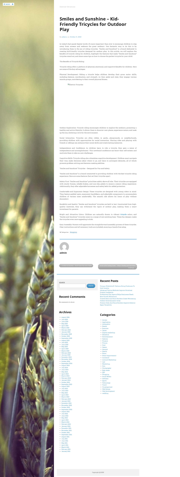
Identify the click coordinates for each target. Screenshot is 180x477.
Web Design (106, 389)
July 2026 (64, 319)
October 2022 (65, 407)
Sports (104, 381)
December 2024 (66, 357)
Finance (105, 341)
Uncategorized (107, 387)
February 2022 (66, 424)
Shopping (73, 232)
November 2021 (66, 430)
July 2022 (64, 414)
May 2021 (64, 443)
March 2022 (65, 422)
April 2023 (64, 395)
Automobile (106, 324)
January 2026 (65, 332)
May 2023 (64, 393)
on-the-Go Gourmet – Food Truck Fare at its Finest (77, 265)
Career (104, 330)
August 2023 (65, 386)
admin (64, 37)
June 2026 (64, 321)
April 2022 (64, 420)
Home (104, 353)
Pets (103, 366)
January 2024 (65, 380)
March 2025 (65, 351)
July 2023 (64, 388)
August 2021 (65, 437)
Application (106, 322)
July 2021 (64, 439)
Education (105, 335)
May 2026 (64, 324)
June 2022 (64, 416)
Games (104, 347)
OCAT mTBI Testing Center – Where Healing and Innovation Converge (117, 267)
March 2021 (65, 447)
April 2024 (65, 374)
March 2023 (65, 397)
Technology (106, 383)
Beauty (104, 326)
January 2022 (65, 426)
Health (104, 351)
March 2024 (65, 376)
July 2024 (64, 367)
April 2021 (64, 445)
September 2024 (66, 363)
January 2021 (65, 451)
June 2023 (64, 390)
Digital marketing (108, 332)
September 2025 (66, 338)
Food (103, 345)
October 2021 (65, 432)
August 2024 (65, 365)
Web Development (108, 391)
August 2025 (65, 340)
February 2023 (66, 399)
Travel (104, 385)
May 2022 (64, 418)
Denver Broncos (67, 7)
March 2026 (65, 328)
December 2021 (66, 428)
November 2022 (66, 405)
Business (105, 328)
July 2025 (64, 342)
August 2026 (65, 317)
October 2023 (65, 382)
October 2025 (65, 336)
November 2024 (66, 359)
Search (62, 282)
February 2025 (66, 353)
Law (103, 362)
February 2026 (66, 330)
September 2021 (66, 434)
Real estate (106, 370)
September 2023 (66, 384)
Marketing (106, 364)
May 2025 (64, 347)
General (105, 349)
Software (105, 379)
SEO (103, 372)
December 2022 (66, 403)
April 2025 (64, 349)
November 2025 (66, 334)
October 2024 (65, 361)
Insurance (105, 358)
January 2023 (65, 401)
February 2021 (66, 449)
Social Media (106, 376)
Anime (104, 320)
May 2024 (64, 372)
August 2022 (65, 411)
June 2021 (64, 441)
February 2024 (66, 378)
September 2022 (66, 409)
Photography (106, 368)
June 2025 (64, 344)
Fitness (104, 343)
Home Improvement (109, 356)
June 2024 (64, 370)
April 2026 (64, 326)
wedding (105, 393)
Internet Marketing (109, 360)
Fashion (105, 339)
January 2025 (65, 355)
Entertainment (107, 337)
